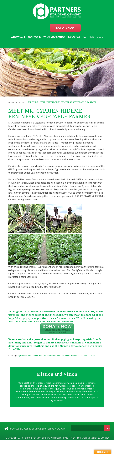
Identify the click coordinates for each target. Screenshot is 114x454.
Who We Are (18, 36)
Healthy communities (79, 355)
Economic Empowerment (54, 355)
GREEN (67, 355)
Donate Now (65, 27)
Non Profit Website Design (84, 437)
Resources (73, 36)
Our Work (34, 36)
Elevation (105, 437)
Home (11, 102)
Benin (41, 355)
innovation (92, 355)
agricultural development (28, 355)
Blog (100, 36)
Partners (88, 36)
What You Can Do (54, 36)
